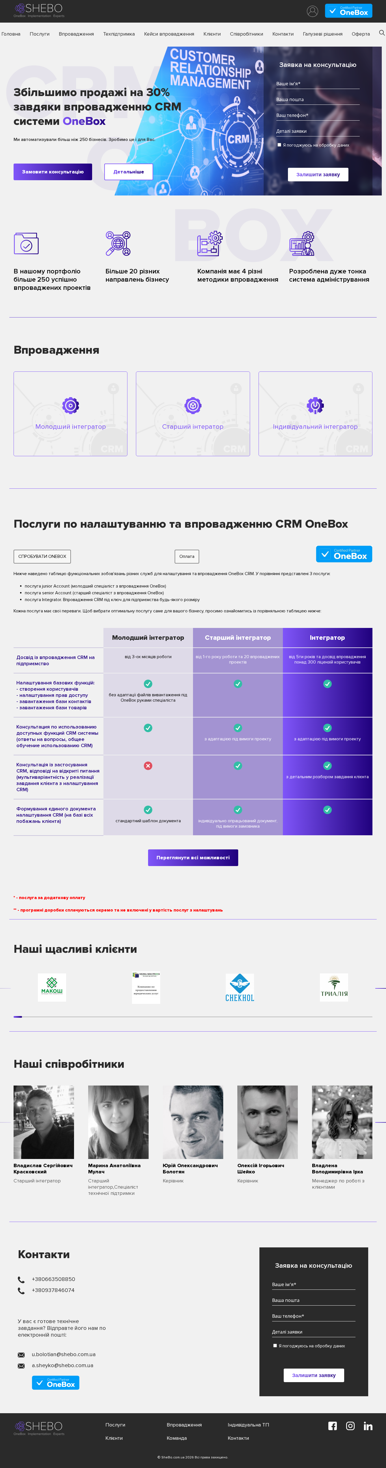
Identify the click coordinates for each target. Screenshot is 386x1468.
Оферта (361, 34)
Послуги (39, 34)
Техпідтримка (119, 34)
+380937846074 (53, 1290)
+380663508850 (53, 1279)
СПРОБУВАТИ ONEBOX (42, 556)
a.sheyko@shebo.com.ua (63, 1365)
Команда (177, 1438)
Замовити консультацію (53, 172)
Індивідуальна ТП (248, 1425)
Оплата (186, 556)
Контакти (283, 34)
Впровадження (76, 34)
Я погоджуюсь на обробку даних (315, 145)
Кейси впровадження (169, 34)
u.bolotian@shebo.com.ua (64, 1354)
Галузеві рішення (322, 34)
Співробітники (246, 34)
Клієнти (212, 34)
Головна (10, 34)
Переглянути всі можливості (193, 857)
